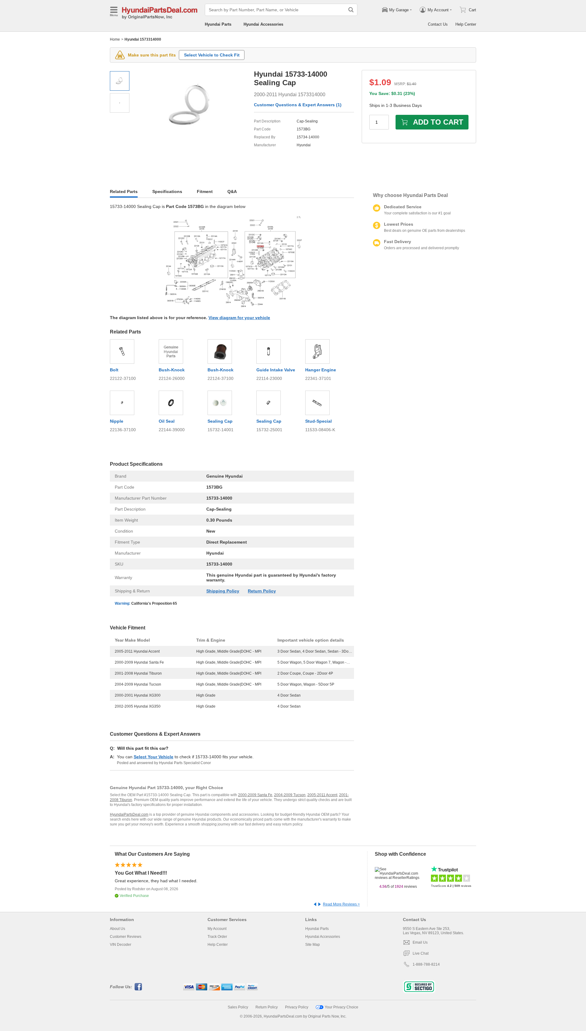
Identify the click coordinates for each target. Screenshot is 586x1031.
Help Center (465, 24)
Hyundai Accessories (263, 24)
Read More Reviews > (341, 904)
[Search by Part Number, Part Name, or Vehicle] (351, 9)
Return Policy (262, 590)
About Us (117, 929)
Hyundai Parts (218, 24)
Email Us (420, 942)
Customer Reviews (125, 936)
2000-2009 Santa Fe (255, 795)
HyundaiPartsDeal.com (129, 814)
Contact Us (438, 24)
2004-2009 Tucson (290, 795)
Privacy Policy (296, 1007)
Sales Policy (238, 1007)
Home (115, 39)
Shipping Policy (222, 590)
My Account (217, 929)
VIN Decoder (120, 944)
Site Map (312, 944)
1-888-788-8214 (426, 964)
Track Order (217, 936)
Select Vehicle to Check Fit (212, 55)
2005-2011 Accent (322, 795)
